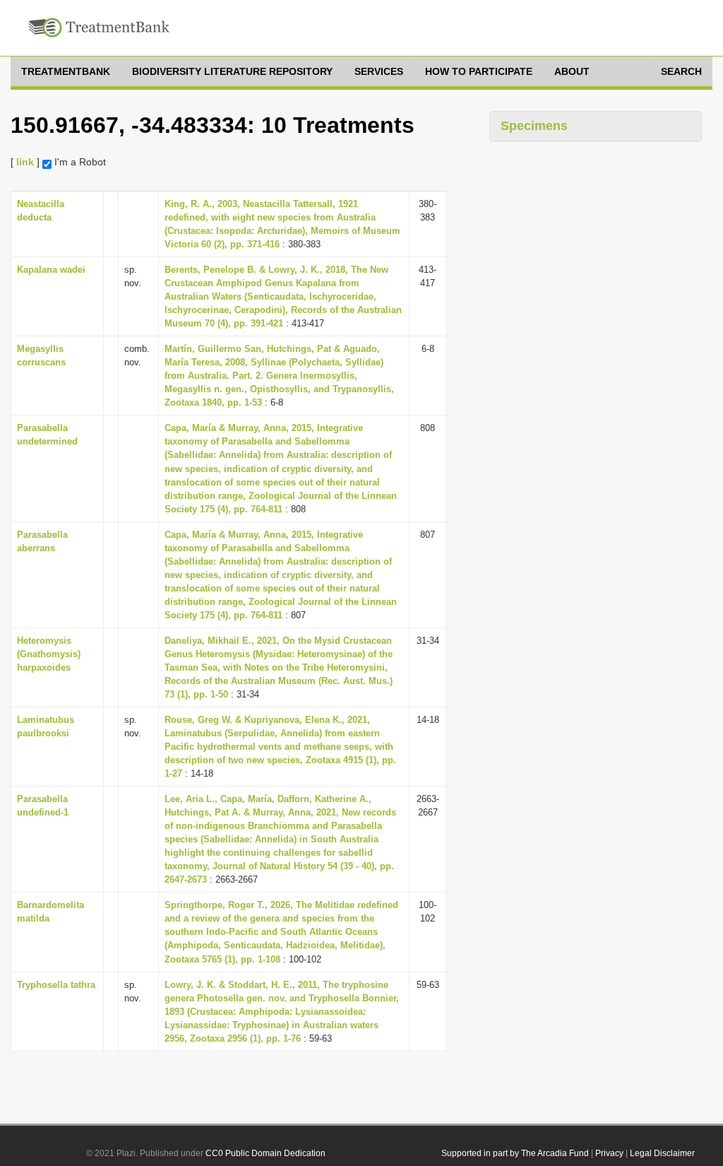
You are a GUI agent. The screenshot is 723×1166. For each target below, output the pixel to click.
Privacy (609, 1153)
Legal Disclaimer (662, 1153)
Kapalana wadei (51, 269)
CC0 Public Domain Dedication (265, 1153)
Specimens (534, 126)
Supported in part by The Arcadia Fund (515, 1153)
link (25, 161)
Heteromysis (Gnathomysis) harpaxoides (48, 654)
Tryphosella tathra (56, 984)
